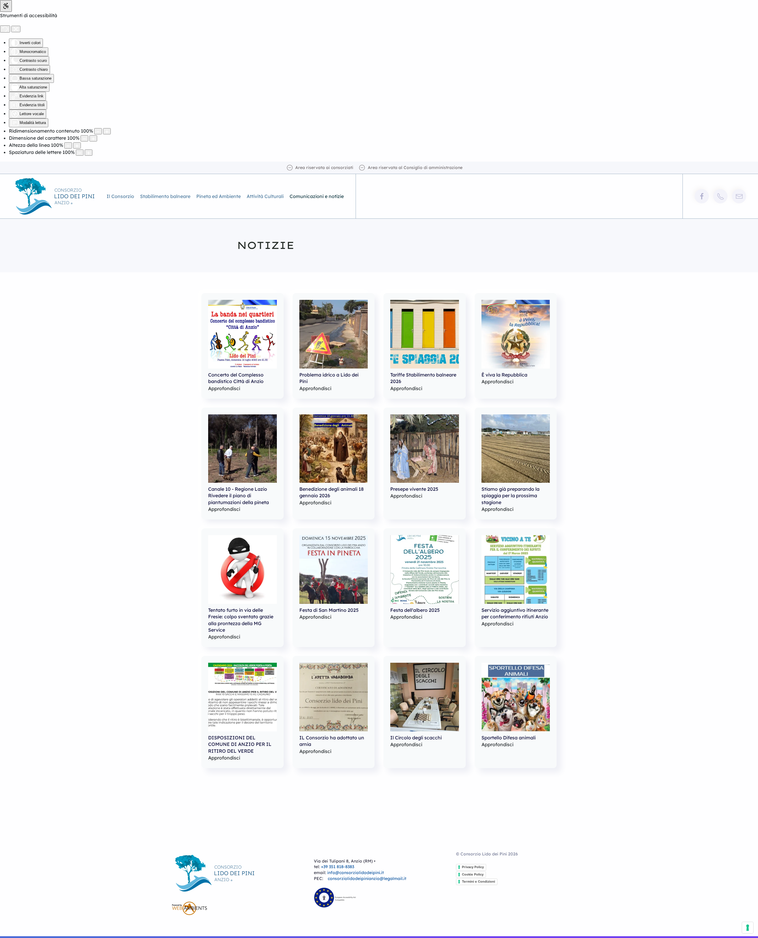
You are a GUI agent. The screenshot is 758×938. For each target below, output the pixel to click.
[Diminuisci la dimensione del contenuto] (98, 131)
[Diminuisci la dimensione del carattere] (84, 138)
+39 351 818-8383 (337, 866)
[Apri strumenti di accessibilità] (6, 6)
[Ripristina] (5, 29)
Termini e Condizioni (478, 881)
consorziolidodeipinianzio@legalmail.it (367, 878)
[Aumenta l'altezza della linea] (77, 145)
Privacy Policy (473, 867)
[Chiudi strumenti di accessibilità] (15, 29)
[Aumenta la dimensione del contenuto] (107, 131)
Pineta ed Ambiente (218, 196)
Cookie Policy (473, 874)
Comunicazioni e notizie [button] (317, 196)
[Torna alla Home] (56, 196)
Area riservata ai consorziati (324, 167)
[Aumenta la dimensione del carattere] (93, 138)
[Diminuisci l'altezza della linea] (68, 145)
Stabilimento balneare (165, 196)
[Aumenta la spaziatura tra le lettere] (88, 152)
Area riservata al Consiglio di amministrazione (415, 167)
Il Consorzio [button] (120, 196)
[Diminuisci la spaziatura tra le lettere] (79, 152)
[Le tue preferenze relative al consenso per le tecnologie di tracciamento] (747, 927)
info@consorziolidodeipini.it (355, 872)
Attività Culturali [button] (265, 196)
